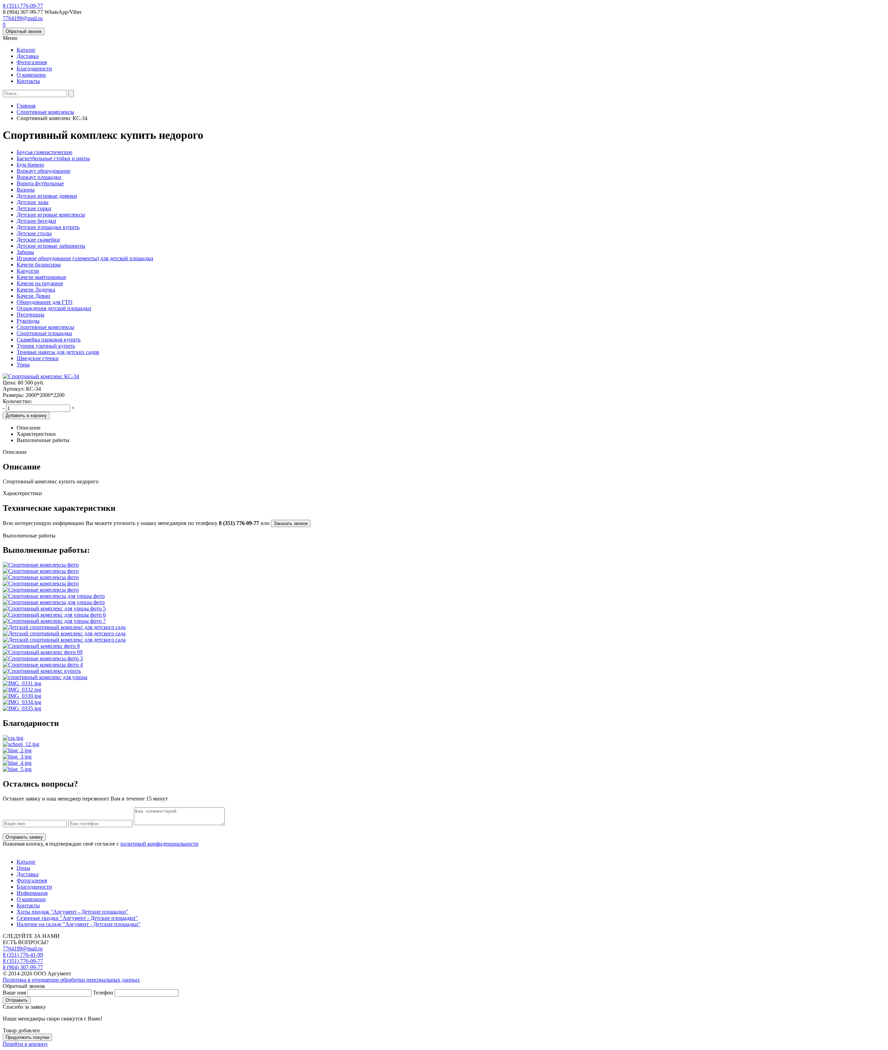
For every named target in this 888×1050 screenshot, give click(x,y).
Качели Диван (33, 296)
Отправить (17, 1000)
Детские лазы (33, 202)
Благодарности (34, 68)
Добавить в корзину (26, 415)
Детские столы (34, 233)
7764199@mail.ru (23, 18)
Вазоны (26, 190)
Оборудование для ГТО (44, 302)
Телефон (103, 993)
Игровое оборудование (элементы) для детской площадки (85, 258)
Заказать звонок (291, 523)
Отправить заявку (24, 837)
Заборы (25, 252)
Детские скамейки (38, 240)
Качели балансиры (39, 265)
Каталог (26, 50)
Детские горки (34, 208)
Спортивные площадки (44, 333)
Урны (23, 364)
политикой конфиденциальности (159, 844)
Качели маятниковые (41, 277)
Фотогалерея (32, 62)
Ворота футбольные (40, 183)
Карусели (28, 271)
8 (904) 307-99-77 (23, 967)
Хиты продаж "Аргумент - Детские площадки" (72, 912)
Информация (32, 893)
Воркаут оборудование (43, 171)
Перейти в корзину (25, 1044)
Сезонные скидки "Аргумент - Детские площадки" (77, 918)
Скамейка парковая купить (48, 339)
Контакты (28, 81)
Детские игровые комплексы (51, 215)
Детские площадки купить (48, 227)
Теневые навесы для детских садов (58, 352)
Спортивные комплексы (45, 112)
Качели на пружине (40, 283)
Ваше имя (14, 993)
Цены (23, 868)
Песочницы (30, 314)
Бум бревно (30, 165)
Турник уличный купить (46, 346)
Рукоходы (28, 321)
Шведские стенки (38, 358)
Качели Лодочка (36, 290)
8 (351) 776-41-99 (23, 955)
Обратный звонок (24, 31)
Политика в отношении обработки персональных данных (71, 980)
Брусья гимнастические (44, 152)
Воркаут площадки (39, 177)
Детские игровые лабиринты (51, 246)
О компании (31, 75)
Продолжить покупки (27, 1037)
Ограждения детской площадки (54, 308)
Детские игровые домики (47, 196)
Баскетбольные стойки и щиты (53, 158)
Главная (26, 106)
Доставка (28, 56)
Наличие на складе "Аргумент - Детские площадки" (78, 924)
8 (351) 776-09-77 (23, 6)
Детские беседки (36, 221)
